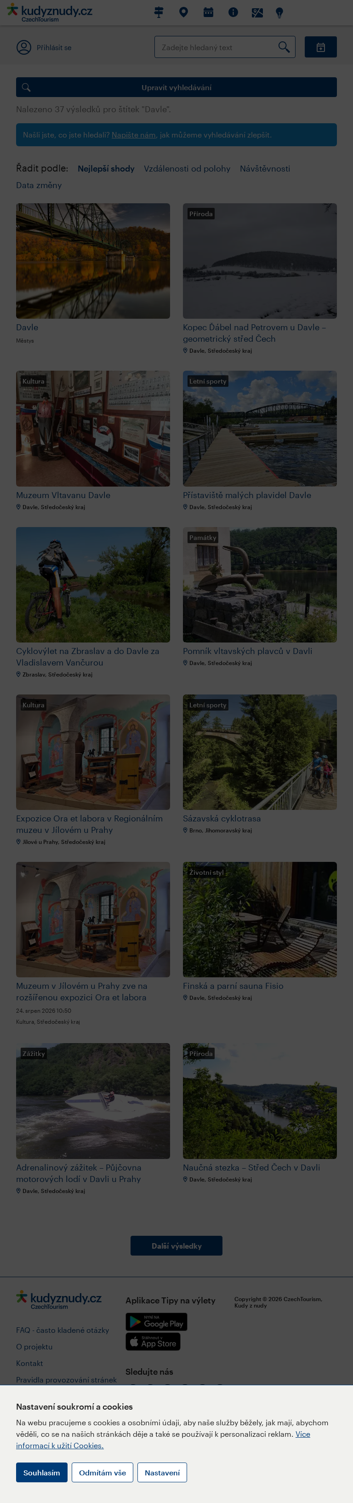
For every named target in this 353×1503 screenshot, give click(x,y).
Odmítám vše (102, 1472)
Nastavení (162, 1472)
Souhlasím (41, 1472)
